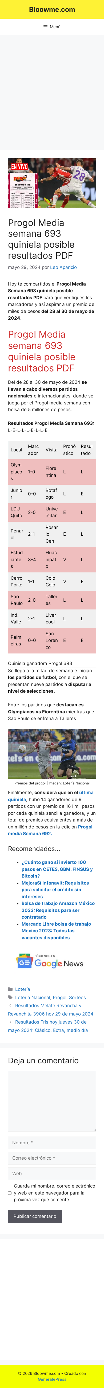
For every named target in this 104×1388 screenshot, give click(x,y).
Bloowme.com (52, 9)
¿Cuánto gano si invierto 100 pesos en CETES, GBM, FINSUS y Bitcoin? (57, 869)
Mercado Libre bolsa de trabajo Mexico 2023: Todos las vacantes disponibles (56, 930)
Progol (59, 997)
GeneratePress (52, 1379)
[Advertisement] (52, 90)
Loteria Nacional (32, 997)
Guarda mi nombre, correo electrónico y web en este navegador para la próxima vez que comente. (54, 1192)
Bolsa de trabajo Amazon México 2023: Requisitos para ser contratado (58, 910)
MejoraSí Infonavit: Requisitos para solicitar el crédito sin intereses (55, 889)
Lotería (22, 989)
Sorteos (77, 997)
